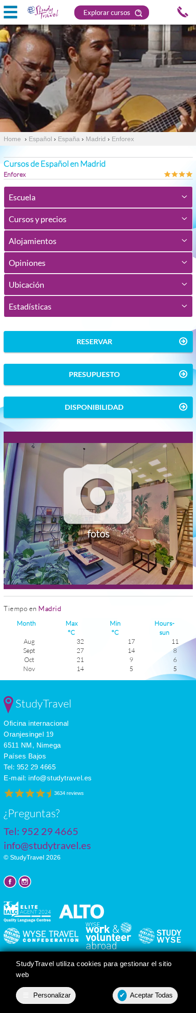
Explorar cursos (107, 12)
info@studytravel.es (60, 778)
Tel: (30, 767)
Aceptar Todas (146, 995)
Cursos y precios (38, 219)
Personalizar (47, 995)
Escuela (22, 197)
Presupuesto (94, 374)
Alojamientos (33, 241)
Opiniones (27, 263)
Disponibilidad (94, 406)
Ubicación (26, 285)
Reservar (94, 341)
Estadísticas (30, 306)
